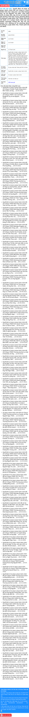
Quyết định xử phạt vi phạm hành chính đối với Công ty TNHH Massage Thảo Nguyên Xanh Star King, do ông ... (15, 107)
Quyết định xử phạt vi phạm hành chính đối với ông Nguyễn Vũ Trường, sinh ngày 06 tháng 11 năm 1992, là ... (15, 220)
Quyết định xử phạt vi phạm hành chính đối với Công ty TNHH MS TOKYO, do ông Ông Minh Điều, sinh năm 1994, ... (15, 341)
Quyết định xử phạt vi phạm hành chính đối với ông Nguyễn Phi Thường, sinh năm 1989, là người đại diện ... (15, 329)
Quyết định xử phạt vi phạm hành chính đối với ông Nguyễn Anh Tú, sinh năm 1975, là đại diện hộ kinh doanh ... (15, 425)
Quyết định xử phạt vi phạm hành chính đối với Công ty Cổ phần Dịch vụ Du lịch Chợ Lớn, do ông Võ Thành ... (15, 487)
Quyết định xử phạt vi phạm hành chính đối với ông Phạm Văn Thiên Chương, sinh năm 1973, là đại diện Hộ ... (15, 516)
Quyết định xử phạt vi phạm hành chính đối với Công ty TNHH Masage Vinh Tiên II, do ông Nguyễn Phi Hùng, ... (15, 147)
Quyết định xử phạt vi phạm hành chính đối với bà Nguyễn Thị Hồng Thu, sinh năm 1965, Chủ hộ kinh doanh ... (15, 620)
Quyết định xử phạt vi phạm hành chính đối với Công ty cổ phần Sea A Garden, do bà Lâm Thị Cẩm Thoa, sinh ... (15, 232)
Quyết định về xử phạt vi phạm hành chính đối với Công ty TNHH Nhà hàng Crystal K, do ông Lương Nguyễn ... (15, 587)
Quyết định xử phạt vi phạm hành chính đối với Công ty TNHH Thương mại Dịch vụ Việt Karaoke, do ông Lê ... (15, 437)
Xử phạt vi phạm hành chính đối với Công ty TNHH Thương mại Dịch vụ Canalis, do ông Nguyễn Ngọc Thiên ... (15, 414)
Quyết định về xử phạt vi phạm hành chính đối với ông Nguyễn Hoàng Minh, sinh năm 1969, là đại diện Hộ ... (15, 592)
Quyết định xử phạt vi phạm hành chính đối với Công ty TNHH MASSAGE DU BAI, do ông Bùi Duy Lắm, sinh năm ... (15, 499)
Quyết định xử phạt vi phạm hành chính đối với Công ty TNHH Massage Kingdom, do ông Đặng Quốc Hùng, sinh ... (15, 226)
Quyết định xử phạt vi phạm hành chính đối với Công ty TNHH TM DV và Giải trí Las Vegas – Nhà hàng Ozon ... (15, 386)
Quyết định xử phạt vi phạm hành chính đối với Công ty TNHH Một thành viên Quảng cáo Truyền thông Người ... (15, 254)
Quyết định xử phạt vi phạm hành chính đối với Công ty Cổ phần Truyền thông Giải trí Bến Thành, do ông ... (15, 89)
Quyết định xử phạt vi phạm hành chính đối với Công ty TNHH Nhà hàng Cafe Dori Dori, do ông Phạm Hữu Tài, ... (15, 215)
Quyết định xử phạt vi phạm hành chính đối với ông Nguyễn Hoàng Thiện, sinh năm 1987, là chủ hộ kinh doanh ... (15, 295)
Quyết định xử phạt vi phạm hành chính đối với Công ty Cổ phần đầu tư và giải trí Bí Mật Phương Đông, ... (15, 164)
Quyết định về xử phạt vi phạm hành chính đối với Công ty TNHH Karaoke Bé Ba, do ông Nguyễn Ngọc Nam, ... (15, 538)
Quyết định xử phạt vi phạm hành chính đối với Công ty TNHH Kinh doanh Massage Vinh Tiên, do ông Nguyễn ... (15, 113)
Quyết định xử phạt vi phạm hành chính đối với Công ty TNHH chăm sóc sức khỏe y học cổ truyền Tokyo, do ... (15, 527)
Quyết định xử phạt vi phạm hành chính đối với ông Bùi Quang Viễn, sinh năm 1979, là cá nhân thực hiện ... (15, 357)
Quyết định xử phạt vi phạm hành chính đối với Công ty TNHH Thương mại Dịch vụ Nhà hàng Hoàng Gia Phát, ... (15, 181)
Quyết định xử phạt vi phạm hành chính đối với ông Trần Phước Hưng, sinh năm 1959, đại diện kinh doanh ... (15, 615)
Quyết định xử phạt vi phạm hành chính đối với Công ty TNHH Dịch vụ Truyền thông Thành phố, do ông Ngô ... (15, 533)
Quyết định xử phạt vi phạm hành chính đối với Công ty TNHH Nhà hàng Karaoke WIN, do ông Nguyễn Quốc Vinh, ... (15, 459)
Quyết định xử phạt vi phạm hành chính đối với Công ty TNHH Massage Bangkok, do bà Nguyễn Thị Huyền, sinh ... (15, 493)
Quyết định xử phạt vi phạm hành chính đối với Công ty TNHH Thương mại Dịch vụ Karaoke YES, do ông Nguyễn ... (15, 277)
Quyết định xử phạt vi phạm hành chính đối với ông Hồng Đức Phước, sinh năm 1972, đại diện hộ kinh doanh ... (15, 660)
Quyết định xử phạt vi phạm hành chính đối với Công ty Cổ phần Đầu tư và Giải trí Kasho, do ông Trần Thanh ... (15, 403)
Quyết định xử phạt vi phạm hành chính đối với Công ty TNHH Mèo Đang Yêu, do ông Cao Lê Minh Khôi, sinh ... (15, 521)
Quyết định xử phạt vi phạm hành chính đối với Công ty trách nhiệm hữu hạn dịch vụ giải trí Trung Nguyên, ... (15, 604)
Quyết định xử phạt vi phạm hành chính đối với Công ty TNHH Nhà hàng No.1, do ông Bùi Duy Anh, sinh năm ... (15, 141)
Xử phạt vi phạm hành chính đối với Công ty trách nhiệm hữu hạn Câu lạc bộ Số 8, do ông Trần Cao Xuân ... (15, 649)
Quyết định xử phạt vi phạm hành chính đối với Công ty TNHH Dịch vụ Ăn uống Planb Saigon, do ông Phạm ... (15, 153)
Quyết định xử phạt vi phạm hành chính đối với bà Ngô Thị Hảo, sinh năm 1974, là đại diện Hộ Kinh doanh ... (15, 363)
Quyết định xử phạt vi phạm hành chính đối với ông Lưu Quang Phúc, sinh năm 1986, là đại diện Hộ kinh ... (15, 186)
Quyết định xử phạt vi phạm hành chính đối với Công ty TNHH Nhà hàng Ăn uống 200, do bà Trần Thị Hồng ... (15, 209)
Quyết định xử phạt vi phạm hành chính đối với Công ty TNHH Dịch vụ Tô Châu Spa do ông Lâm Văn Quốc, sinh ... (15, 397)
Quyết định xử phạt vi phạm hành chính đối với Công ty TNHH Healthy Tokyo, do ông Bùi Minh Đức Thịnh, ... (15, 175)
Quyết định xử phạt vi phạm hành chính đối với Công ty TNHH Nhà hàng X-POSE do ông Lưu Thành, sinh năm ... (15, 290)
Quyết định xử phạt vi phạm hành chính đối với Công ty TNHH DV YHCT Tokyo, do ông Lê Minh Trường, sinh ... (15, 198)
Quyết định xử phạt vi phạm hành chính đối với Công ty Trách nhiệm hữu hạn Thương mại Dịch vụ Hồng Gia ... (15, 374)
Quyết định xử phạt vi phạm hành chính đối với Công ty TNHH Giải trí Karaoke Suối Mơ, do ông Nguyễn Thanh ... (15, 124)
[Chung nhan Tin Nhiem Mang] (10, 711)
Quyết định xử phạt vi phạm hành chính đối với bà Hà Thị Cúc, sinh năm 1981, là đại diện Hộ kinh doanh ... (15, 102)
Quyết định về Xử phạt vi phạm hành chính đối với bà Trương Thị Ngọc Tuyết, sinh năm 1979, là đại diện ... (15, 549)
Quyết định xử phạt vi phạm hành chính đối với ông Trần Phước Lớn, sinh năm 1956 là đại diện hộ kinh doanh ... (15, 609)
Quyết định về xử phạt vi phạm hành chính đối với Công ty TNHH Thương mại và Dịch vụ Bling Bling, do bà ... (15, 482)
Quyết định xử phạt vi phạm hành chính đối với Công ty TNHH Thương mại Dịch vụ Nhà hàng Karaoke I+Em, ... (15, 510)
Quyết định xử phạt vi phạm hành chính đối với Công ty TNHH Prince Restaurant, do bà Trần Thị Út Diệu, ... (15, 335)
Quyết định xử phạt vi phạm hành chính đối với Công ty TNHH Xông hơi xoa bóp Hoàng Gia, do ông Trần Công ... (15, 301)
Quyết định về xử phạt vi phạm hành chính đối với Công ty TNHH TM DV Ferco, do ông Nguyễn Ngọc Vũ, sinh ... (15, 465)
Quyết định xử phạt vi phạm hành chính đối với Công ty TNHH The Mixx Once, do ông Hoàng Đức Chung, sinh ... (15, 448)
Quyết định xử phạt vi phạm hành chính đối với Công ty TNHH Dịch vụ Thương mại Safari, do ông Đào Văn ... (15, 284)
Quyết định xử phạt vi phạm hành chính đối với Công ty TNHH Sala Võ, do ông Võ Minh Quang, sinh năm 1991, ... (15, 431)
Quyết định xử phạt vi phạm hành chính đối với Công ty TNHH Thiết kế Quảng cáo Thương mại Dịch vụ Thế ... (15, 420)
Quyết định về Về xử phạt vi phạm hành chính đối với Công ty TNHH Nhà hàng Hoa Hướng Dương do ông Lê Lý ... (15, 568)
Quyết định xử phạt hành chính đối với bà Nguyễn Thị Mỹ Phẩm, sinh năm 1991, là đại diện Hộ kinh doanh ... (15, 504)
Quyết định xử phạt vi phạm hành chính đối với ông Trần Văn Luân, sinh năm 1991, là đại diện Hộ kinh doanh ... (15, 136)
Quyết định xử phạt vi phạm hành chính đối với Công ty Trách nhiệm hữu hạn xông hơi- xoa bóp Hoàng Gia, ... (15, 671)
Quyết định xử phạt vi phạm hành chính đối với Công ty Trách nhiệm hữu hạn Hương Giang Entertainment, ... (15, 119)
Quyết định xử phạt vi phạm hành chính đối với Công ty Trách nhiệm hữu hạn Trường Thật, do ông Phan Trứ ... (15, 318)
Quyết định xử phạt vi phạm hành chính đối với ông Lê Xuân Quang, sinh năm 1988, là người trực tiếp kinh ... (15, 666)
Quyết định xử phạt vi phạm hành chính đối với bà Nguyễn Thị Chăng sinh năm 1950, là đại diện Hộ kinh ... (15, 408)
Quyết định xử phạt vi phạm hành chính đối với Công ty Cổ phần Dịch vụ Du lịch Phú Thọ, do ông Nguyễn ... (15, 442)
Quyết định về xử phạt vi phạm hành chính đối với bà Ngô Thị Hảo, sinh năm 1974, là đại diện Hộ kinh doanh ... (15, 544)
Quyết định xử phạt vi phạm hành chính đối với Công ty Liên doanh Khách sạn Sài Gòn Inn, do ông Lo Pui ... (15, 271)
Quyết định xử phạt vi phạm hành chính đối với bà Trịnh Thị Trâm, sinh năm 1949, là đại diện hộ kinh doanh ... (15, 391)
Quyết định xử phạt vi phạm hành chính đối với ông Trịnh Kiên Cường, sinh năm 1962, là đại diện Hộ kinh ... (15, 346)
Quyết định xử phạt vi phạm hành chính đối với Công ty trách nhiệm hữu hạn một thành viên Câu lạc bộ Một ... (15, 626)
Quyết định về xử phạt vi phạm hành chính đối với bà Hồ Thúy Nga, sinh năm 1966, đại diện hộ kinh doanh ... (15, 677)
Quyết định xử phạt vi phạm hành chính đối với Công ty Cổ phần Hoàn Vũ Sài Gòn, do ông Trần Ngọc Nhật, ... (15, 369)
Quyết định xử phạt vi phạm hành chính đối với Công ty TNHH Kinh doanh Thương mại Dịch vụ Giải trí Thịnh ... (15, 324)
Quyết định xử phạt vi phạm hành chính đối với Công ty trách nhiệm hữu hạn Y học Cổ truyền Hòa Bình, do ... (15, 643)
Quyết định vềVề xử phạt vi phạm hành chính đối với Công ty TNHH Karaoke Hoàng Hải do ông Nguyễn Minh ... (14, 561)
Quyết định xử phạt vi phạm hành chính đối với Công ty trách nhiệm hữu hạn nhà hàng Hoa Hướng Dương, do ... (15, 637)
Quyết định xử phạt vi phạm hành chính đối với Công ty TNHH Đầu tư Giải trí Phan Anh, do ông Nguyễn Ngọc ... (15, 312)
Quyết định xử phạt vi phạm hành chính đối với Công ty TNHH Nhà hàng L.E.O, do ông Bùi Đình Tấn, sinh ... (15, 307)
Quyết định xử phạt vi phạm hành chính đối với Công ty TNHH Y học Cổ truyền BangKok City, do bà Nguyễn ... (15, 94)
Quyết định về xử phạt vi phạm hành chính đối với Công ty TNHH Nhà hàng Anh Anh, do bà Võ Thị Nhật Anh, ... (15, 470)
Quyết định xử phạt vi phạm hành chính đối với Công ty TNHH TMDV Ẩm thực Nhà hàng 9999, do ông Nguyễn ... (15, 265)
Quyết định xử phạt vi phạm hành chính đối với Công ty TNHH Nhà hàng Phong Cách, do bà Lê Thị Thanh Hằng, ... (15, 169)
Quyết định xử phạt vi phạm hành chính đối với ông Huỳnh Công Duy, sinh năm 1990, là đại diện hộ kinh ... (15, 654)
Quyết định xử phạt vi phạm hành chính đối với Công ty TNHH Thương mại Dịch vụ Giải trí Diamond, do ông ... (15, 352)
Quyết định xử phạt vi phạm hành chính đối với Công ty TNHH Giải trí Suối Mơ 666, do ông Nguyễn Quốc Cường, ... (15, 453)
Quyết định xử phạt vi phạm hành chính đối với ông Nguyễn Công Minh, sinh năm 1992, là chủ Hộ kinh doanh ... (15, 130)
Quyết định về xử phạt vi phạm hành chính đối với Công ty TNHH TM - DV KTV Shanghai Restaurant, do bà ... (15, 476)
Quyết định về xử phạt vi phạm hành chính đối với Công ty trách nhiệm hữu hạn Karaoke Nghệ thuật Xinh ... (15, 632)
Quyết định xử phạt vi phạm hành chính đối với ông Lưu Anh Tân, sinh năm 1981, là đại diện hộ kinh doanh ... (15, 158)
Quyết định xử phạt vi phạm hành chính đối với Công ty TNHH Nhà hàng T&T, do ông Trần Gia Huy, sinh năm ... (15, 203)
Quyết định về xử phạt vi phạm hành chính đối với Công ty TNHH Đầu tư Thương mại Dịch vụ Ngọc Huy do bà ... (15, 555)
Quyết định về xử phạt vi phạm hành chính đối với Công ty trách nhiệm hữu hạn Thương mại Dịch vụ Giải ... (15, 581)
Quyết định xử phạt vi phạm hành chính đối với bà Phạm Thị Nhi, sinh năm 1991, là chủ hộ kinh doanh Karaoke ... (15, 243)
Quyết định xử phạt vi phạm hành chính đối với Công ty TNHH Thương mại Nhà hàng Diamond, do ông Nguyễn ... (15, 192)
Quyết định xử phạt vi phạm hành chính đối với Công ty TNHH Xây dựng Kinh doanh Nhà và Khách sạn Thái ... (15, 260)
